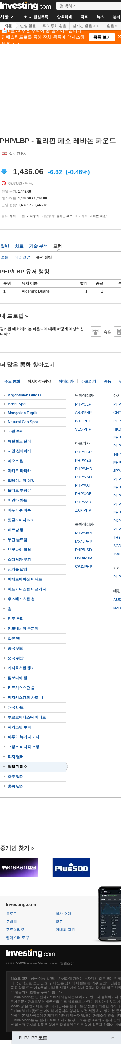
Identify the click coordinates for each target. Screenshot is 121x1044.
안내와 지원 (65, 929)
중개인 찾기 (14, 848)
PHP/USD (83, 550)
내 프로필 (12, 316)
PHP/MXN (83, 533)
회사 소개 (63, 913)
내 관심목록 (38, 17)
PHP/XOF (83, 494)
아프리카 (88, 381)
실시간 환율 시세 (87, 26)
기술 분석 (38, 246)
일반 (5, 246)
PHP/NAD (83, 477)
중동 (107, 381)
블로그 (11, 913)
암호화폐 (64, 17)
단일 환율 (28, 26)
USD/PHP (83, 558)
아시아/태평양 (39, 381)
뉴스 (100, 17)
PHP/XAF (83, 485)
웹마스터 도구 (17, 938)
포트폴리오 (15, 929)
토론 (4, 257)
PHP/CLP (83, 404)
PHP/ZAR (83, 502)
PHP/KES (83, 460)
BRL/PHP (83, 421)
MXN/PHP (83, 541)
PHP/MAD (83, 469)
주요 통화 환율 (54, 26)
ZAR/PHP (83, 510)
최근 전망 (22, 257)
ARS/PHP (83, 413)
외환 (8, 26)
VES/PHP (83, 429)
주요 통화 (12, 381)
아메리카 (66, 381)
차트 (84, 17)
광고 (59, 921)
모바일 (11, 921)
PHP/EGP (83, 452)
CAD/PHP (83, 566)
